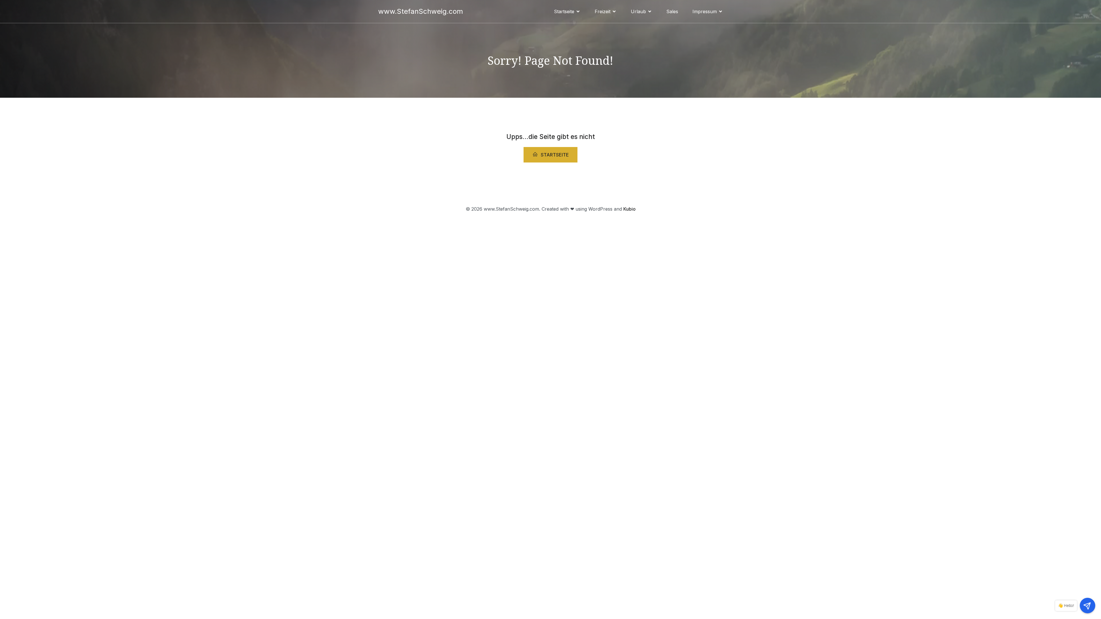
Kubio (629, 209)
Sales (672, 11)
